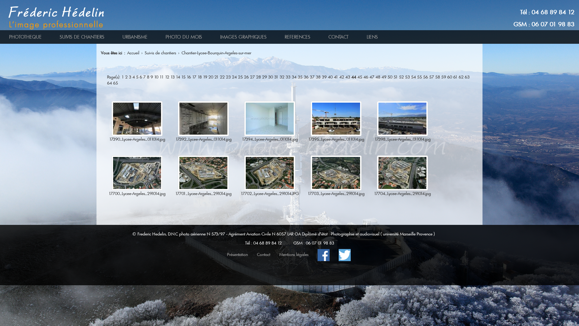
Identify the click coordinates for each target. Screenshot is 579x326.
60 (449, 77)
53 (407, 77)
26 (246, 77)
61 (455, 77)
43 (347, 77)
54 (413, 77)
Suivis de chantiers (160, 53)
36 (306, 77)
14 (178, 77)
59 (443, 77)
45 (359, 77)
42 (341, 77)
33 (288, 77)
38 (318, 77)
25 (240, 77)
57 (431, 77)
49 (383, 77)
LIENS (372, 37)
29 (264, 77)
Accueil (133, 53)
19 (205, 77)
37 (312, 77)
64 (109, 83)
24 (234, 77)
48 (377, 77)
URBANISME (134, 37)
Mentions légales (293, 254)
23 (228, 77)
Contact (263, 254)
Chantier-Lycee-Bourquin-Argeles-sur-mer (216, 53)
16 (189, 77)
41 (336, 77)
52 (401, 77)
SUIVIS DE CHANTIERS (82, 37)
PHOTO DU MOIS (184, 37)
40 (330, 77)
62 (461, 77)
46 (365, 77)
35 (300, 77)
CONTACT (338, 37)
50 (390, 77)
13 (172, 77)
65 (115, 83)
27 (252, 77)
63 (467, 77)
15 (183, 77)
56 (425, 77)
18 (200, 77)
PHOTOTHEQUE (25, 37)
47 (371, 77)
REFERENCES (297, 37)
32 (282, 77)
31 (276, 77)
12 (167, 77)
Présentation (237, 254)
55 (419, 77)
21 (216, 77)
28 (258, 77)
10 (156, 77)
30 (270, 77)
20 (210, 77)
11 (162, 77)
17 (194, 77)
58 (437, 77)
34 (294, 77)
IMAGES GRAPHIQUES (243, 37)
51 (396, 77)
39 (324, 77)
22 (222, 77)
